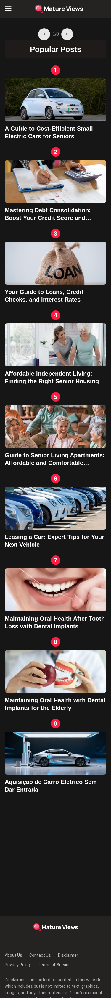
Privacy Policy (18, 964)
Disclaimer (68, 955)
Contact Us (40, 955)
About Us (13, 955)
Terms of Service (54, 964)
